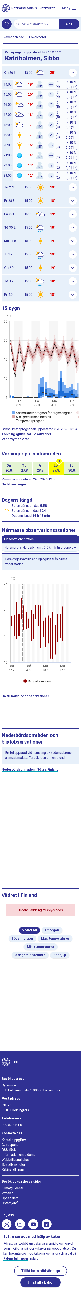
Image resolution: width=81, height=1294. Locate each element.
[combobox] (39, 24)
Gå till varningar (14, 484)
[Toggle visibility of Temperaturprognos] (28, 421)
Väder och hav (13, 37)
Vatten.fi (8, 1193)
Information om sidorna (18, 1155)
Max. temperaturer (55, 938)
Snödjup (60, 955)
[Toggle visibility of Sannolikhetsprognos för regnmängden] (42, 413)
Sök (69, 24)
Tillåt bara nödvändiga (40, 1271)
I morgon (52, 930)
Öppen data (10, 1198)
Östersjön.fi (10, 1203)
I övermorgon (22, 938)
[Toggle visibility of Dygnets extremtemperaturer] (38, 681)
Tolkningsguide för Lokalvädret (26, 434)
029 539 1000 (12, 1125)
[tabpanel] (40, 630)
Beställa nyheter (13, 1165)
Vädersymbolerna (15, 439)
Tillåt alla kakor (40, 1282)
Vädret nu (29, 930)
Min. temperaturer (40, 947)
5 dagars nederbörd (30, 955)
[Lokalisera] (7, 24)
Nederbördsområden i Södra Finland (30, 769)
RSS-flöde (9, 1150)
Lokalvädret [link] (37, 37)
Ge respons (10, 1145)
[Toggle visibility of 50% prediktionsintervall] (31, 417)
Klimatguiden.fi (12, 1188)
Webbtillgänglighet (15, 1160)
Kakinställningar (13, 1170)
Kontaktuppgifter (14, 1140)
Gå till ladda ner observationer (25, 696)
